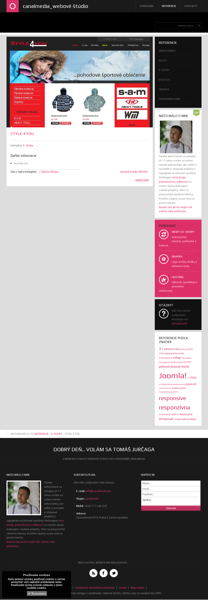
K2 (189, 377)
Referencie (169, 6)
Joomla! (173, 375)
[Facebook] (104, 573)
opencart (191, 384)
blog (183, 349)
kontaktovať (179, 323)
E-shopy (28, 145)
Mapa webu (137, 587)
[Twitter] (114, 573)
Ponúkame (147, 6)
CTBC (161, 353)
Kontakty (190, 6)
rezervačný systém (169, 414)
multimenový (179, 384)
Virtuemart (166, 419)
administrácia (172, 349)
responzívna (174, 407)
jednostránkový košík (174, 366)
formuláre (187, 358)
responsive (172, 398)
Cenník (122, 587)
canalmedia (92, 498)
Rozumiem (38, 593)
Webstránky (167, 50)
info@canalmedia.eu (98, 491)
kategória (16, 145)
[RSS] (93, 573)
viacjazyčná (185, 414)
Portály (164, 79)
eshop (177, 357)
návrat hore (142, 179)
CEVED (189, 349)
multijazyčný (165, 384)
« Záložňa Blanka (48, 171)
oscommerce (165, 388)
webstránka (188, 419)
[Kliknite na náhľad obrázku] (79, 82)
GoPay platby (177, 362)
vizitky (177, 419)
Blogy (163, 60)
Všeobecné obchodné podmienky (94, 587)
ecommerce (166, 357)
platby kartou (179, 388)
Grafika (164, 89)
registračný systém (168, 391)
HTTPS (187, 362)
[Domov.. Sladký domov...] (12, 6)
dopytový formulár (174, 353)
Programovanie (169, 98)
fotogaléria (164, 362)
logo (194, 377)
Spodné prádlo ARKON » (134, 171)
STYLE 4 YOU (22, 133)
